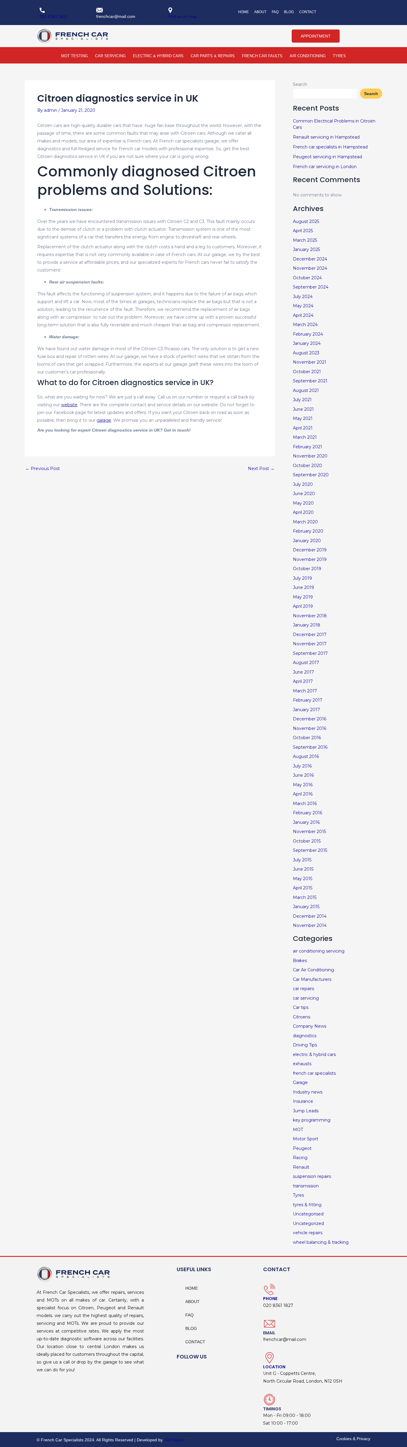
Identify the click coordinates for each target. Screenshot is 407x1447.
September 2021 (310, 381)
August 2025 (306, 221)
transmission (306, 1186)
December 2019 (310, 550)
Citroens (301, 1017)
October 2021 (307, 371)
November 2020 (310, 456)
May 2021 (303, 418)
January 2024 (307, 343)
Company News (309, 1026)
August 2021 (306, 390)
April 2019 (303, 606)
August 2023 (306, 353)
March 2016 (305, 803)
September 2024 (310, 287)
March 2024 (305, 324)
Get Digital (174, 1439)
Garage (300, 1082)
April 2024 (303, 315)
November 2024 (310, 268)
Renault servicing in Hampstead (326, 137)
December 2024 (310, 259)
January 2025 (306, 249)
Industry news (307, 1092)
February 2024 (308, 334)
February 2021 (307, 446)
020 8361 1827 (54, 16)
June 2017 (303, 672)
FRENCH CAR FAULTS (262, 56)
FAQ (275, 12)
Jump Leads (306, 1110)
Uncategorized (308, 1223)
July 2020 (303, 484)
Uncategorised (308, 1214)
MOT (298, 1129)
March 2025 (305, 240)
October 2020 (307, 465)
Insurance (303, 1101)
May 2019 (303, 597)
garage (104, 420)
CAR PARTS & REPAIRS (213, 56)
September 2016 (310, 747)
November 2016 (309, 728)
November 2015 (309, 831)
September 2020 (311, 474)
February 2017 (307, 700)
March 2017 (305, 691)
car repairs (303, 988)
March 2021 (305, 437)
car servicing (306, 998)
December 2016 (309, 719)
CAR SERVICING (110, 56)
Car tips (300, 1007)
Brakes (300, 960)
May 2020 (303, 503)
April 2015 (302, 888)
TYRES (339, 56)
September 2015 (310, 850)
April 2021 (303, 428)
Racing (300, 1157)
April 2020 (303, 512)
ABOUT (260, 12)
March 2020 (305, 522)
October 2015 (307, 841)
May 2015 (302, 878)
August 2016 (306, 756)
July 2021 (302, 399)
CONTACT (307, 12)
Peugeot (302, 1148)
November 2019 (310, 559)
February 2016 (307, 812)
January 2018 (306, 625)
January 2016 (306, 822)
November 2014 (310, 925)
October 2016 (307, 737)
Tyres (298, 1195)
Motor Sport (305, 1139)
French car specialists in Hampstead (330, 147)
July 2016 (302, 766)
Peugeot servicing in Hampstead (327, 156)
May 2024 (303, 305)
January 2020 (307, 540)
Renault (301, 1167)
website (69, 404)
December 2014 (310, 916)
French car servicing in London (325, 166)
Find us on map (182, 16)
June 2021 (303, 409)
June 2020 (304, 493)
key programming (311, 1120)
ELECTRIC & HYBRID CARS (158, 56)
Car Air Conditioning (313, 970)
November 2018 (310, 615)
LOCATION (274, 1367)
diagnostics (304, 1035)
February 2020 (308, 531)
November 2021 (309, 362)
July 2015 (302, 860)
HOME (243, 12)
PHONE (270, 1299)
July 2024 (303, 296)
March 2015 (304, 897)
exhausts (302, 1063)
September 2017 (310, 653)
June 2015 (303, 869)
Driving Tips (305, 1045)
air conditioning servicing (318, 951)
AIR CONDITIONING (308, 56)
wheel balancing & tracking (321, 1242)
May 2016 (303, 784)
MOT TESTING (74, 56)
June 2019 (303, 587)
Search (300, 84)
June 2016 (303, 775)
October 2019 (307, 568)
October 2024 (307, 277)
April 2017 (303, 681)
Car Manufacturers (312, 979)
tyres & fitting (307, 1204)
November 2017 (310, 643)
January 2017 (306, 709)
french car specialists (314, 1073)
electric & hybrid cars (314, 1054)
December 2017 (310, 634)
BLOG (289, 12)
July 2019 (302, 578)
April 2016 (303, 794)
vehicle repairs (307, 1232)
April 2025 (303, 230)
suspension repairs (312, 1176)
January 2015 (306, 906)
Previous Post (42, 468)
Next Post (261, 468)
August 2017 (306, 662)
